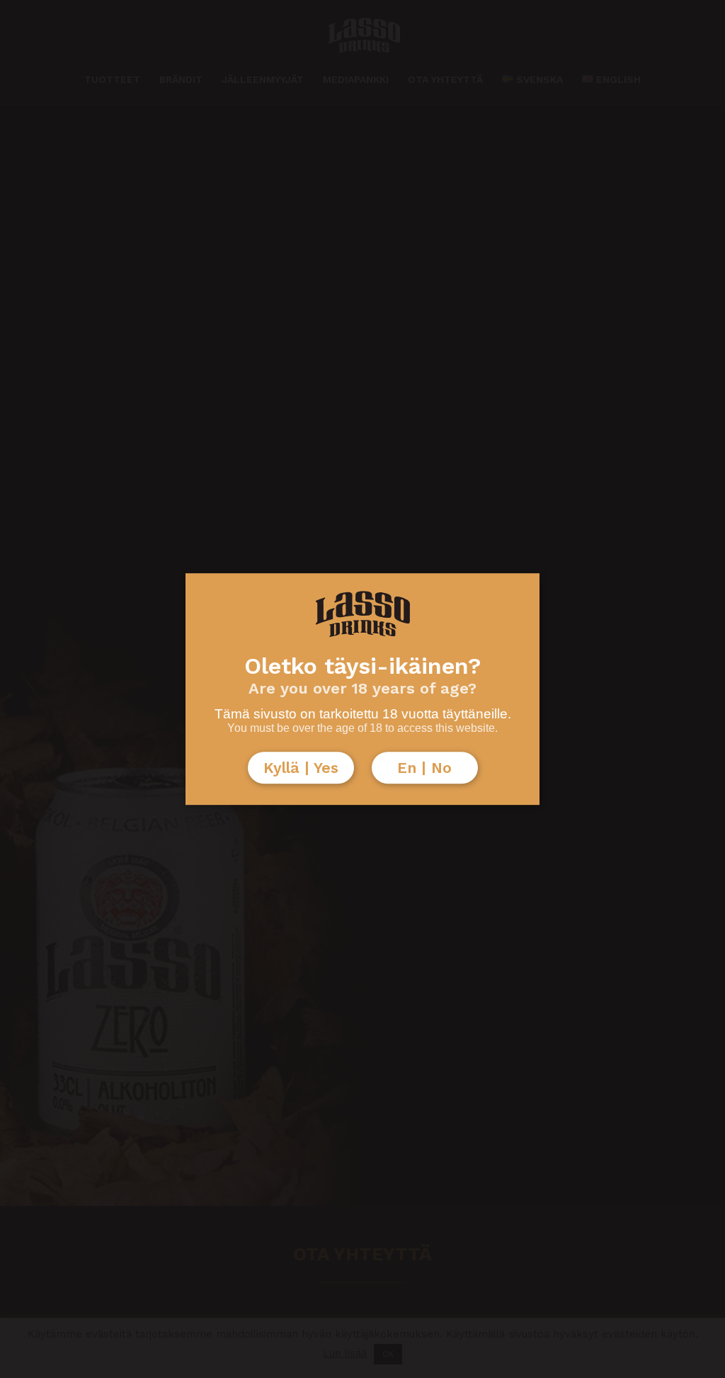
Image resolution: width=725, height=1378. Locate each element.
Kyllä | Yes (300, 767)
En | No (424, 767)
